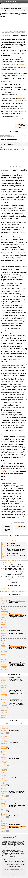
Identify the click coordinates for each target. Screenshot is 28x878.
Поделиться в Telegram (13, 1)
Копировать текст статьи (16, 1)
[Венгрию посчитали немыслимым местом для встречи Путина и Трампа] (4, 632)
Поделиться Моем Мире (3, 1)
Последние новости (14, 560)
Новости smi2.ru (4, 538)
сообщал (19, 98)
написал (21, 64)
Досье (14, 541)
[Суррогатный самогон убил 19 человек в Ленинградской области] (4, 682)
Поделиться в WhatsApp (8, 1)
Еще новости (14, 582)
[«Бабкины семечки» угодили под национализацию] (4, 693)
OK (14, 875)
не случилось (5, 470)
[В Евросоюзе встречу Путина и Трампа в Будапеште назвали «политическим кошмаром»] (4, 664)
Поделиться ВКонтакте (1, 1)
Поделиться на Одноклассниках (6, 1)
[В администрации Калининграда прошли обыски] (4, 602)
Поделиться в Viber (11, 1)
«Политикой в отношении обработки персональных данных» (14, 870)
